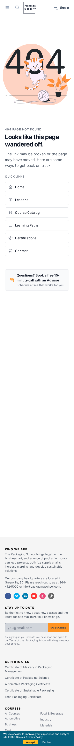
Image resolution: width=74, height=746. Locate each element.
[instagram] (42, 596)
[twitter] (17, 596)
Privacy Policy (34, 737)
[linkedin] (25, 596)
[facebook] (8, 596)
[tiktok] (51, 596)
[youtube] (34, 596)
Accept (30, 742)
